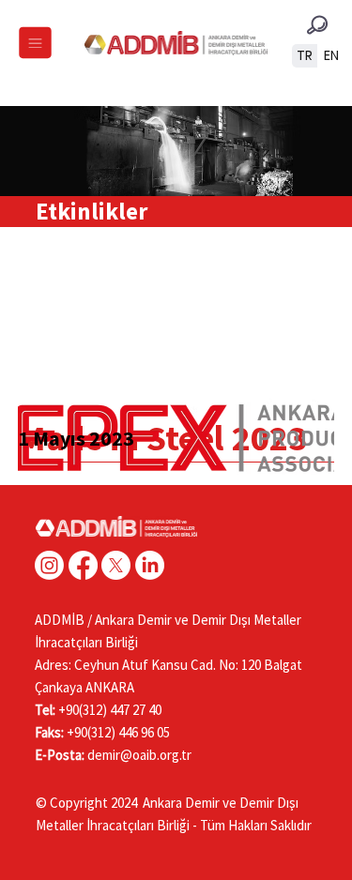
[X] (115, 565)
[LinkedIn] (149, 565)
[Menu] (34, 43)
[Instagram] (49, 565)
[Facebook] (83, 565)
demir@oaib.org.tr (139, 755)
